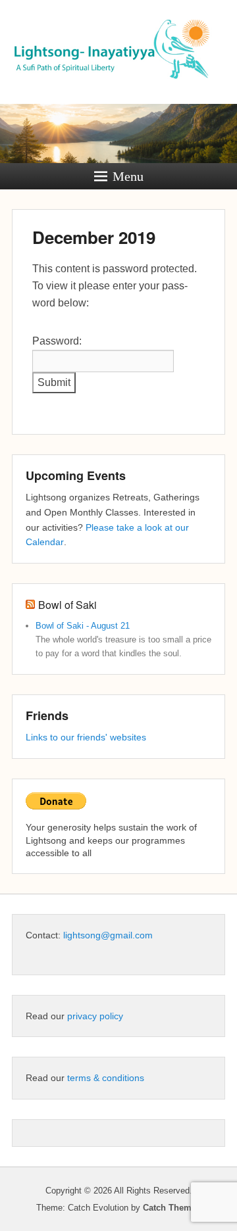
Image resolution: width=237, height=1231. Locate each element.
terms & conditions (105, 1078)
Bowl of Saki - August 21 (83, 626)
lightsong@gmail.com (108, 935)
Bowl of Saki (67, 604)
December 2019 (93, 237)
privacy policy (95, 1016)
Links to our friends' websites (86, 737)
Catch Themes (172, 1208)
